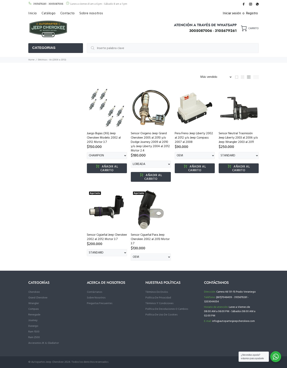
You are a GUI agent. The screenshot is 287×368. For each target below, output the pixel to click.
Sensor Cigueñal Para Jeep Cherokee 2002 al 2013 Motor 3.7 (150, 239)
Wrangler (33, 303)
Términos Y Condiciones (159, 303)
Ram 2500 (34, 337)
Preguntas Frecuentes (99, 303)
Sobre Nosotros (96, 297)
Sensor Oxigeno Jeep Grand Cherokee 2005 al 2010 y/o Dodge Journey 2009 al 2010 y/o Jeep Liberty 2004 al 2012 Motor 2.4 (150, 142)
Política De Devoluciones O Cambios (166, 309)
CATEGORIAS (43, 48)
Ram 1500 (33, 331)
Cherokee (34, 292)
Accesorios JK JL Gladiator (43, 343)
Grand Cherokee (37, 297)
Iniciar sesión (232, 13)
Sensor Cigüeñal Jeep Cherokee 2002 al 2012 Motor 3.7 (107, 237)
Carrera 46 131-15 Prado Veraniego (236, 292)
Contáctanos (94, 292)
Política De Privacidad (158, 297)
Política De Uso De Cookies (161, 314)
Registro (252, 13)
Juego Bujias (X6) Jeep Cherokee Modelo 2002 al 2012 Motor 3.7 (104, 138)
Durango (33, 326)
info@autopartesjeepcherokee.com (233, 321)
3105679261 (39, 4)
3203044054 (211, 301)
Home (31, 60)
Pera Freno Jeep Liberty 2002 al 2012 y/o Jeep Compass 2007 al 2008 (194, 138)
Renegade (34, 314)
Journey (32, 320)
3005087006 (55, 4)
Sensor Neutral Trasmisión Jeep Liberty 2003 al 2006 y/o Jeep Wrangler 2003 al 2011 (238, 138)
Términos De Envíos (156, 292)
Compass (33, 309)
